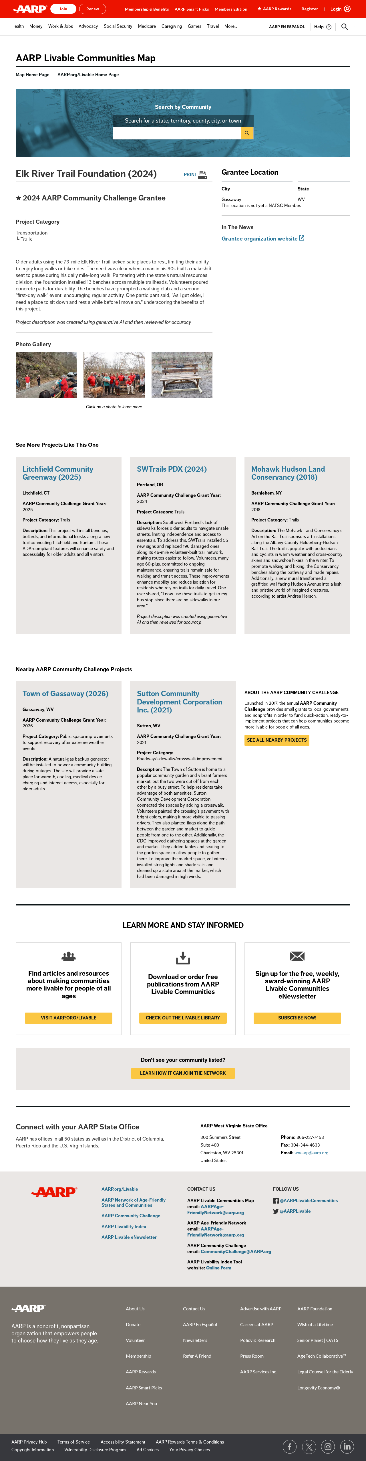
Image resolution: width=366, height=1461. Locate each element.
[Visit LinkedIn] (347, 1447)
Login (336, 8)
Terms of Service (73, 1442)
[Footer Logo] (28, 1308)
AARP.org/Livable (120, 1189)
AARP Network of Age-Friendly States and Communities (134, 1203)
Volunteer (135, 1340)
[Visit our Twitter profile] (309, 1447)
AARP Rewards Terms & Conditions (190, 1442)
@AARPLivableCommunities (309, 1201)
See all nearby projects (277, 740)
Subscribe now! (297, 1018)
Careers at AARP (256, 1324)
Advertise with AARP (261, 1308)
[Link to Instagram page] (328, 1447)
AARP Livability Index (124, 1227)
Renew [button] (92, 8)
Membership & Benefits (147, 9)
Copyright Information (32, 1450)
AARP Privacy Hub (29, 1442)
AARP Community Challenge (131, 1216)
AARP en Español (287, 26)
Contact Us (194, 1308)
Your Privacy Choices (189, 1450)
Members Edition (231, 9)
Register (310, 8)
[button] (345, 27)
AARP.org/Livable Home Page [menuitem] (88, 75)
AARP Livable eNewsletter (129, 1237)
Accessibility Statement (123, 1442)
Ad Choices (148, 1450)
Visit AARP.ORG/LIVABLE (68, 1018)
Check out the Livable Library (183, 1018)
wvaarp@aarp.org (312, 1153)
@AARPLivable (295, 1211)
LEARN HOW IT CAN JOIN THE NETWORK (183, 1073)
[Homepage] (30, 9)
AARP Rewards (141, 1371)
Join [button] (63, 8)
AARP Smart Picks (192, 9)
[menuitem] (17, 29)
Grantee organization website (260, 238)
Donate (133, 1324)
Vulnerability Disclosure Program (95, 1450)
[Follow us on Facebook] (290, 1447)
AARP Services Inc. (258, 1371)
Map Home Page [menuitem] (32, 75)
